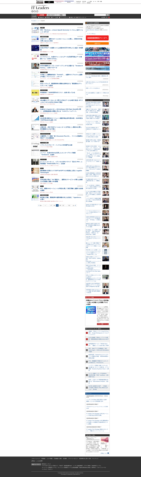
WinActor (55, 33)
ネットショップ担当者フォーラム (49, 467)
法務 (52, 174)
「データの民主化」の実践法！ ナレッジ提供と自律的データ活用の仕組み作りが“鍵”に (93, 187)
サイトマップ (95, 458)
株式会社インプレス (46, 464)
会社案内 (65, 458)
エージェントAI (51, 69)
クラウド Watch (87, 465)
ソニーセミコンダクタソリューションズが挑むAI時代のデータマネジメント (93, 212)
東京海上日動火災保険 (45, 201)
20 (60, 205)
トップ (34, 16)
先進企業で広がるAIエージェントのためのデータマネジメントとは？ (93, 238)
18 (54, 205)
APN (51, 104)
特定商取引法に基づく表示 (85, 458)
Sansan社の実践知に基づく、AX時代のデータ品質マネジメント (93, 129)
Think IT (61, 465)
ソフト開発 (89, 1)
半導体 (50, 146)
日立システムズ (43, 87)
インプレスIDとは (91, 33)
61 (69, 205)
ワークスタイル (64, 17)
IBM (41, 51)
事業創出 (48, 17)
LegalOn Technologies (45, 174)
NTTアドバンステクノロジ (46, 33)
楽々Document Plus (59, 139)
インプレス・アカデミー (47, 469)
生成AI (49, 60)
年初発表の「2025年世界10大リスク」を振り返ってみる (57, 92)
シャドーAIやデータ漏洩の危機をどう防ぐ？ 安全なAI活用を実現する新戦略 (93, 200)
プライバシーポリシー (73, 458)
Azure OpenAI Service (62, 33)
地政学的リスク (43, 94)
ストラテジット (43, 60)
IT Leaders (40, 7)
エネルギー (78, 2)
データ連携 (53, 60)
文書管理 (42, 139)
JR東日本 (42, 131)
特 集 (61, 15)
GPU (52, 165)
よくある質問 (39, 461)
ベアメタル (56, 165)
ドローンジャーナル (101, 467)
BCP (52, 94)
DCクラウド (59, 2)
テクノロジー (51, 15)
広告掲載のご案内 (58, 458)
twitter (32, 11)
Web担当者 (78, 1)
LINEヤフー (42, 42)
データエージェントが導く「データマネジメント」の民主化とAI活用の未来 (93, 123)
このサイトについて (35, 458)
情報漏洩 (45, 51)
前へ (40, 206)
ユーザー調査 (49, 183)
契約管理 (56, 174)
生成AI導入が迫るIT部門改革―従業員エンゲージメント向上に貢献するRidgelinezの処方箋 (93, 285)
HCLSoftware (43, 113)
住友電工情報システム (50, 139)
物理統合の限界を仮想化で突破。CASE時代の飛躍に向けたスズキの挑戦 (93, 225)
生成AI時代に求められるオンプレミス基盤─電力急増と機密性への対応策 (93, 291)
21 (63, 205)
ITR (41, 122)
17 (51, 205)
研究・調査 (99, 1)
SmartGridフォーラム (96, 465)
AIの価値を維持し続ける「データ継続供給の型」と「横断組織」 (93, 181)
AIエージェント (49, 42)
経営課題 (42, 15)
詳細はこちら (104, 453)
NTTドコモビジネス (44, 104)
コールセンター (48, 131)
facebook (35, 11)
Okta (41, 183)
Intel (48, 146)
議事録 (57, 78)
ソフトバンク (43, 146)
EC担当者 (84, 1)
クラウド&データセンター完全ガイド (50, 465)
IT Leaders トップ (35, 20)
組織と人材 (73, 17)
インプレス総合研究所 (78, 465)
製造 (52, 87)
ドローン (84, 2)
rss (37, 11)
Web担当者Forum (68, 465)
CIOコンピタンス (82, 17)
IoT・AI (94, 1)
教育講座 (89, 2)
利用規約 (43, 458)
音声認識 (54, 78)
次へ (73, 206)
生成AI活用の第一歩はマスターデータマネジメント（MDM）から (93, 161)
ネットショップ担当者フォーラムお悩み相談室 (68, 467)
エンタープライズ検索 (45, 156)
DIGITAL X (94, 467)
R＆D (53, 104)
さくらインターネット (45, 165)
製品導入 (69, 2)
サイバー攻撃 (50, 51)
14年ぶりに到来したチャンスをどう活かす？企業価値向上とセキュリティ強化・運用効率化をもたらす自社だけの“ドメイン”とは (93, 278)
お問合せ (33, 461)
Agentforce (56, 42)
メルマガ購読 (50, 458)
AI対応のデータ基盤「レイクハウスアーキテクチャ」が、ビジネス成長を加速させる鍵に (93, 135)
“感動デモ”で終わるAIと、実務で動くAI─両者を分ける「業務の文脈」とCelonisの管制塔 (93, 111)
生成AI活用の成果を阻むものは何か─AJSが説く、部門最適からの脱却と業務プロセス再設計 (93, 117)
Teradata (42, 69)
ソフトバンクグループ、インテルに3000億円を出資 (56, 145)
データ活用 (55, 17)
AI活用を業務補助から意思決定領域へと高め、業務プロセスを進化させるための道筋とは (93, 174)
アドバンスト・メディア (45, 78)
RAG (46, 69)
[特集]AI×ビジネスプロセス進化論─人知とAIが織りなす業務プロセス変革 (97, 302)
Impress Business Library (92, 30)
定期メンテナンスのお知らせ (93, 88)
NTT (41, 192)
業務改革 (42, 17)
